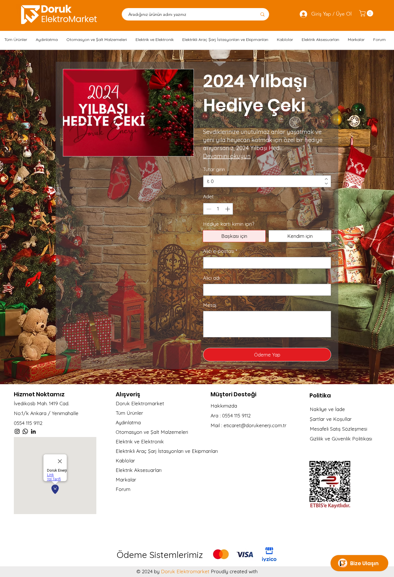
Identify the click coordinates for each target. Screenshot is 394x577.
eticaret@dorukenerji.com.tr (255, 425)
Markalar (126, 480)
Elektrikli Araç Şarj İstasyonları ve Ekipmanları (162, 451)
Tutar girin (214, 169)
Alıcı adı (211, 278)
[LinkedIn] (33, 431)
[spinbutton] (218, 209)
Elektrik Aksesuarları (139, 470)
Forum (123, 489)
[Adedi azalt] (208, 209)
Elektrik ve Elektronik (140, 441)
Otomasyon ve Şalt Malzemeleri (152, 432)
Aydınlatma (128, 422)
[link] (367, 13)
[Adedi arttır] (228, 209)
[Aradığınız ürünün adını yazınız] (262, 14)
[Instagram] (17, 431)
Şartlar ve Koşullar (331, 419)
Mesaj (210, 305)
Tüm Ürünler (129, 413)
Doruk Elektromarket (140, 403)
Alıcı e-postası (220, 251)
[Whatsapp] (25, 431)
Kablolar (125, 461)
